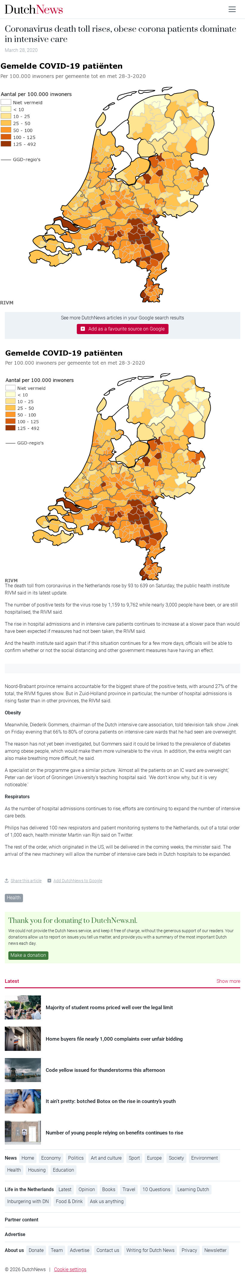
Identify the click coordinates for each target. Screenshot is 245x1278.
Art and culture (106, 1158)
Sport (134, 1158)
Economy (51, 1158)
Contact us (108, 1250)
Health (14, 897)
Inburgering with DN (28, 1201)
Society (176, 1158)
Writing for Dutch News (150, 1250)
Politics (76, 1158)
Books (108, 1189)
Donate (36, 1250)
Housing (37, 1170)
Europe (154, 1158)
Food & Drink (69, 1201)
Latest (12, 981)
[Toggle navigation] (232, 9)
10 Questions (156, 1189)
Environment (204, 1158)
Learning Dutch (193, 1189)
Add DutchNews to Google (77, 880)
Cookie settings (70, 1269)
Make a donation (28, 955)
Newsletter (215, 1250)
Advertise (79, 1250)
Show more (228, 981)
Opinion (87, 1189)
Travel (128, 1189)
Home (28, 1158)
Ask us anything (107, 1201)
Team (57, 1250)
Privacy (189, 1250)
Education (63, 1170)
